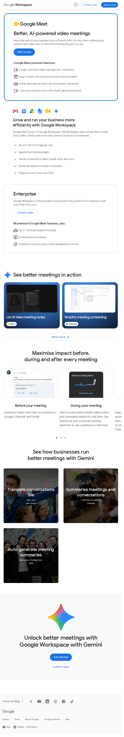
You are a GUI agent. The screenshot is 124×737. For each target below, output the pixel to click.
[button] (32, 305)
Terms (17, 719)
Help (67, 719)
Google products (52, 719)
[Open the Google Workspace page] (18, 5)
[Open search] (76, 5)
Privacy (5, 719)
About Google (32, 719)
